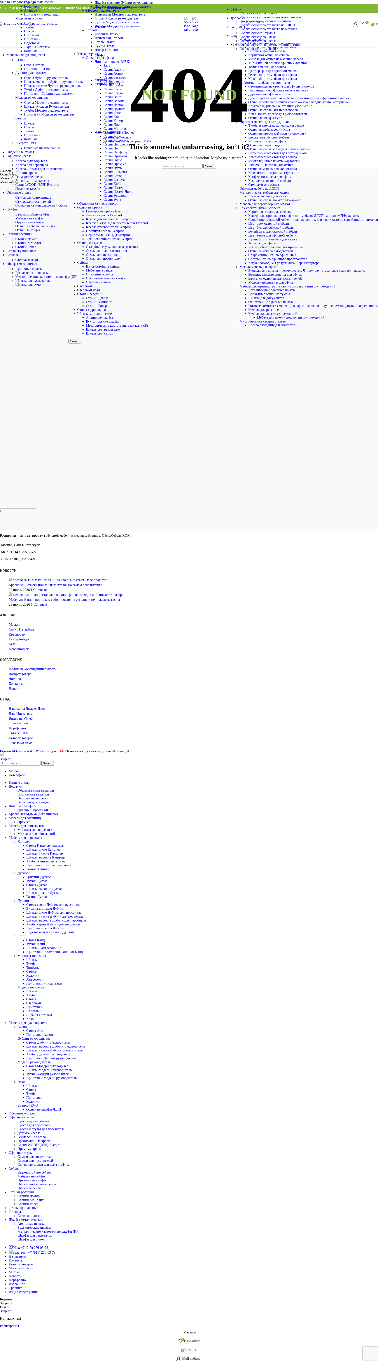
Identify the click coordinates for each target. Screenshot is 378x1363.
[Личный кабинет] (355, 24)
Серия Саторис (114, 176)
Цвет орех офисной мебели (268, 223)
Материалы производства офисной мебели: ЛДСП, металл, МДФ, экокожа (304, 215)
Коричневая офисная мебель (269, 212)
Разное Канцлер (38, 869)
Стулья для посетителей (104, 258)
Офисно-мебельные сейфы (106, 278)
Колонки (30, 6)
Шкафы (29, 123)
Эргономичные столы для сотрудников (277, 153)
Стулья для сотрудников (33, 197)
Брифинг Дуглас (38, 877)
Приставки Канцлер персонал (48, 865)
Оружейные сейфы (100, 274)
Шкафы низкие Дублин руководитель (52, 86)
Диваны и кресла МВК (35, 810)
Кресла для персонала (31, 165)
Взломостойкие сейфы (103, 266)
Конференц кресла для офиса (270, 177)
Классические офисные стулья (271, 173)
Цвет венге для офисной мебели (272, 235)
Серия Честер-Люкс (118, 191)
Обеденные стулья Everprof (97, 203)
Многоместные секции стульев (263, 321)
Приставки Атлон (37, 69)
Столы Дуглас (36, 885)
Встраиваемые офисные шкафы (272, 290)
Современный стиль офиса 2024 (272, 255)
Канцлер (24, 841)
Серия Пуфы (112, 168)
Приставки (32, 39)
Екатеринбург (19, 639)
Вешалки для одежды (33, 802)
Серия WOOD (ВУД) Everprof (108, 235)
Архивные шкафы (99, 317)
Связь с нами (18, 733)
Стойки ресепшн (89, 294)
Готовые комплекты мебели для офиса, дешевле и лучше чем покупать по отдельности (313, 306)
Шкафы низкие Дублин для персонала (55, 916)
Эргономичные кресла (32, 180)
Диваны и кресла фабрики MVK (127, 141)
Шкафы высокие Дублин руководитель (53, 82)
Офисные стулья (89, 243)
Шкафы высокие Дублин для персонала (56, 920)
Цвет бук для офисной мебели (270, 227)
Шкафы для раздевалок (103, 329)
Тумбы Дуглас (36, 881)
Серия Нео (111, 148)
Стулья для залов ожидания (106, 250)
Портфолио (17, 728)
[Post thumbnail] (58, 580)
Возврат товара (20, 674)
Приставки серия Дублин (45, 928)
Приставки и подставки (42, 14)
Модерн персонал (28, 18)
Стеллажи (84, 286)
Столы (29, 2)
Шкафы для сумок (99, 333)
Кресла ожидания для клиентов (271, 325)
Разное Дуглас (36, 897)
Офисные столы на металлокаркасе (274, 200)
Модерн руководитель (31, 97)
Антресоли (32, 10)
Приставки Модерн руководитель (49, 114)
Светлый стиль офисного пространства (277, 259)
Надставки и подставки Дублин (50, 932)
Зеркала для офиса (262, 243)
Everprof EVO (25, 143)
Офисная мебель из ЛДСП (259, 188)
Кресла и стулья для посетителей (39, 169)
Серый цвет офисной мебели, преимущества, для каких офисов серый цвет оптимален (313, 219)
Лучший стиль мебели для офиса (272, 239)
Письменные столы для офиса (270, 165)
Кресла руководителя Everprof (108, 227)
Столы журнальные (92, 310)
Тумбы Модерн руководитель (46, 110)
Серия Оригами (115, 156)
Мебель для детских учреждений (272, 313)
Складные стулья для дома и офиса (112, 247)
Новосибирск (19, 649)
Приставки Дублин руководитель (49, 93)
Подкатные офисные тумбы (269, 294)
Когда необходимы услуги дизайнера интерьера (283, 263)
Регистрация (9, 1326)
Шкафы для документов (266, 298)
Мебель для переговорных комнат (265, 204)
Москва (14, 624)
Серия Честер (113, 187)
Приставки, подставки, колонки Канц (54, 952)
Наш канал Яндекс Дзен (27, 708)
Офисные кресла (89, 207)
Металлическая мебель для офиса (264, 192)
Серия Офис (112, 160)
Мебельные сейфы (100, 270)
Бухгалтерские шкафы (102, 321)
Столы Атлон (34, 65)
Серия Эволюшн (115, 195)
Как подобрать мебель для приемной (275, 247)
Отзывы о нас (19, 723)
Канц (21, 936)
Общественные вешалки (36, 790)
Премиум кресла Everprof (105, 231)
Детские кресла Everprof (104, 215)
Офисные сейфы (98, 282)
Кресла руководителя (31, 161)
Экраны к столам (37, 47)
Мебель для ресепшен (264, 310)
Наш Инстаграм (21, 713)
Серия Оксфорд (115, 152)
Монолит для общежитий (37, 830)
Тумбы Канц (35, 944)
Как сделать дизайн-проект (260, 208)
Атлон (20, 60)
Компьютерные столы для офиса (272, 157)
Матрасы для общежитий (36, 834)
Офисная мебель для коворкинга (272, 169)
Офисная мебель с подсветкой (270, 251)
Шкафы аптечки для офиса (268, 196)
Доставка (16, 679)
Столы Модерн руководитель (46, 102)
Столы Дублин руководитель (46, 78)
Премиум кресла (27, 188)
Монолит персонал (32, 956)
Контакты (16, 683)
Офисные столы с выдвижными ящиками (279, 149)
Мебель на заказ (20, 743)
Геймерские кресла (29, 177)
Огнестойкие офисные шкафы (271, 302)
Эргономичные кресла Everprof (109, 239)
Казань (14, 644)
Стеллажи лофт (88, 290)
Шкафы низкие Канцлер (44, 853)
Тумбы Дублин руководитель (46, 89)
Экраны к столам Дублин (45, 908)
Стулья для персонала (102, 254)
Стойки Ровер (96, 306)
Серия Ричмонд (115, 172)
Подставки (32, 43)
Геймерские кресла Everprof (106, 211)
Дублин (23, 900)
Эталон (20, 118)
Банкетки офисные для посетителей (275, 278)
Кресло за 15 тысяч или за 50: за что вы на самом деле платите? (56, 585)
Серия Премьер (114, 164)
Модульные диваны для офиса (271, 282)
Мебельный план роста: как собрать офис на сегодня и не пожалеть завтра (64, 599)
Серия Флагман (115, 180)
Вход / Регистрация (23, 1292)
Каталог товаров (21, 738)
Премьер (24, 822)
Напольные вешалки (33, 798)
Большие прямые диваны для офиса (275, 274)
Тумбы (29, 131)
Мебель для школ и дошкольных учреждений (290, 317)
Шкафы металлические (94, 313)
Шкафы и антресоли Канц (45, 948)
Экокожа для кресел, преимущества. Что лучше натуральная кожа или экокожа (307, 270)
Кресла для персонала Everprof (109, 219)
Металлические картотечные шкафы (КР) (117, 325)
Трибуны (33, 967)
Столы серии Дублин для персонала (53, 904)
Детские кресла (26, 173)
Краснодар (17, 634)
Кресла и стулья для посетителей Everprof (117, 223)
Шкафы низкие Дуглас (43, 893)
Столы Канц (35, 940)
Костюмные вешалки (33, 794)
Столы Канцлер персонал (45, 845)
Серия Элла (112, 199)
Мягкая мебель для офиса (258, 267)
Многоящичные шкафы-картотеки (274, 161)
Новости (15, 688)
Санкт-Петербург (22, 629)
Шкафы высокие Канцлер (45, 857)
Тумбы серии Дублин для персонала (53, 924)
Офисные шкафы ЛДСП (42, 148)
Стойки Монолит (99, 302)
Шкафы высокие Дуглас (44, 889)
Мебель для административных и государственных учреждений (287, 286)
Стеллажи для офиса (263, 184)
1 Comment (39, 590)
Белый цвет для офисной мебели (272, 231)
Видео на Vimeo (21, 718)
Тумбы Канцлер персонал (45, 861)
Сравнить (16, 1288)
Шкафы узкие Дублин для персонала (53, 912)
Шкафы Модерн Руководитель (47, 106)
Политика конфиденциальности (33, 669)
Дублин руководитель (31, 73)
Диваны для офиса (117, 137)
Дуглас (23, 873)
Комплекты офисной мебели (269, 180)
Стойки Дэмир (97, 298)
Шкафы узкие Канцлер (43, 849)
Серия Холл (112, 184)
